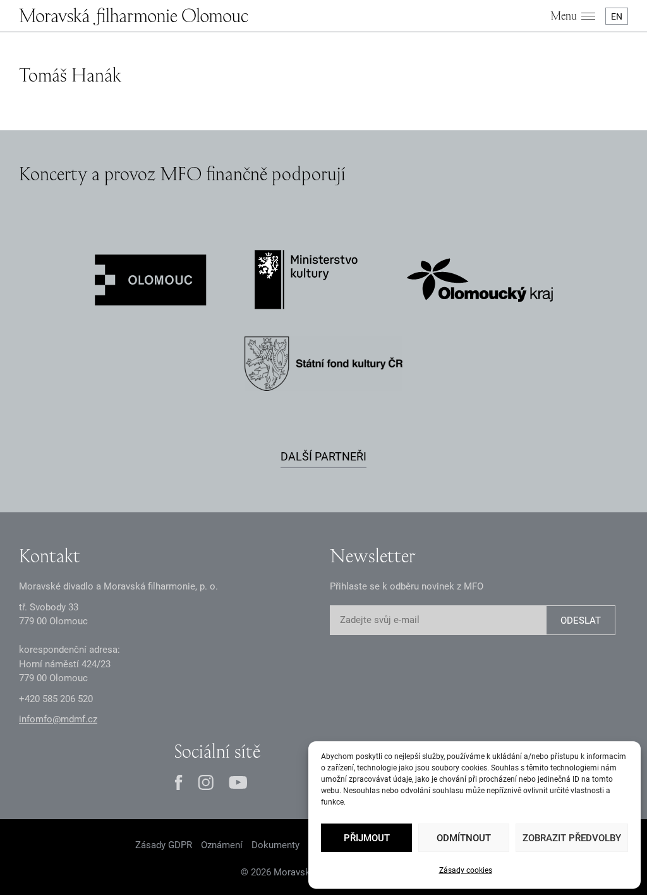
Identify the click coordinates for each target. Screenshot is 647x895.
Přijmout (367, 838)
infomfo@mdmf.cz (58, 719)
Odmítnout (464, 838)
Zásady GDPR (163, 845)
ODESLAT (580, 620)
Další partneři (323, 456)
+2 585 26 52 (56, 699)
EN (616, 16)
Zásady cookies (465, 870)
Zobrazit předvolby (572, 838)
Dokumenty (275, 845)
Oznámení (222, 845)
